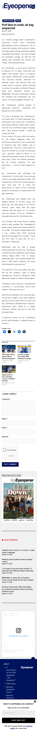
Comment (6, 399)
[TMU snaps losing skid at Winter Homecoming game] (9, 349)
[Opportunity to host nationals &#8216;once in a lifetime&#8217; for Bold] (9, 369)
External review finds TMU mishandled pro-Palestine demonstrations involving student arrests (17, 589)
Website (5, 437)
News (18, 20)
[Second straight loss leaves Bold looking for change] (24, 349)
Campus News (8, 20)
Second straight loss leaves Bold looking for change (24, 356)
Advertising (10, 683)
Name (5, 419)
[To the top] (33, 659)
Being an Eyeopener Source (10, 689)
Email (5, 428)
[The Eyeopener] (18, 7)
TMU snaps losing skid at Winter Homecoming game (8, 356)
